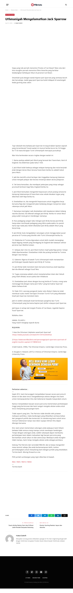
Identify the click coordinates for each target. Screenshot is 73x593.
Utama (28, 578)
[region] (40, 114)
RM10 (24, 462)
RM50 (29, 462)
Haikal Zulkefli (18, 23)
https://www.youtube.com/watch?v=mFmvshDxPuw (32, 335)
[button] (7, 5)
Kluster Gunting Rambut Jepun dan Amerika (51, 526)
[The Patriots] (36, 4)
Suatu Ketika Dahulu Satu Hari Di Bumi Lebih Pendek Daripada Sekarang (21, 526)
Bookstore (36, 578)
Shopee (44, 578)
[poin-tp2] (40, 379)
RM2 (13, 462)
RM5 (18, 462)
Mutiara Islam (10, 14)
